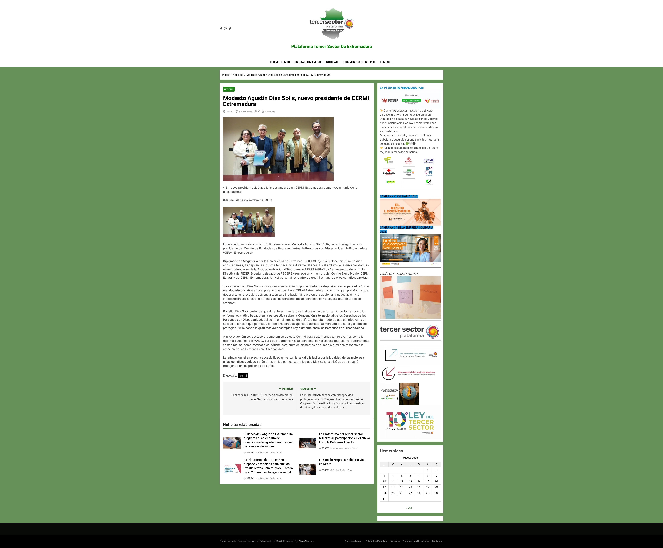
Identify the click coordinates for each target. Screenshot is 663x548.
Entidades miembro (308, 62)
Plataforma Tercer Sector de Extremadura (331, 46)
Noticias (332, 62)
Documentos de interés (359, 62)
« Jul (409, 507)
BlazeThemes (306, 541)
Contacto (386, 62)
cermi (243, 375)
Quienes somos (280, 62)
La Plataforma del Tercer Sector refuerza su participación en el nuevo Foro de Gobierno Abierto (344, 438)
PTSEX (230, 111)
